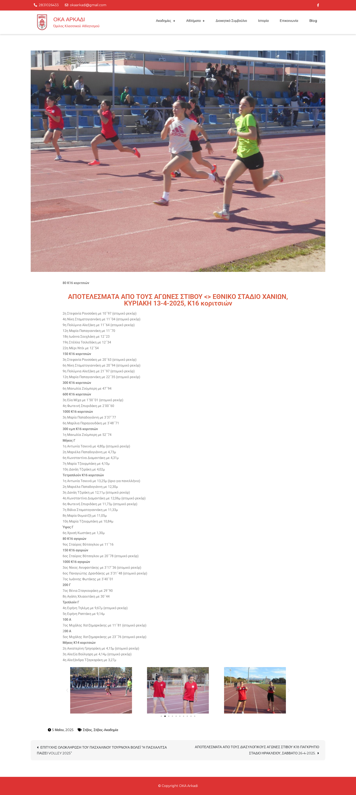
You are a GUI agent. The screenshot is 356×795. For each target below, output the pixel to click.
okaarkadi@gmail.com (88, 5)
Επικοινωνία (289, 21)
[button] (67, 690)
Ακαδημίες (163, 21)
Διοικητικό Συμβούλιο (231, 21)
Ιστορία (263, 21)
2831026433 (49, 5)
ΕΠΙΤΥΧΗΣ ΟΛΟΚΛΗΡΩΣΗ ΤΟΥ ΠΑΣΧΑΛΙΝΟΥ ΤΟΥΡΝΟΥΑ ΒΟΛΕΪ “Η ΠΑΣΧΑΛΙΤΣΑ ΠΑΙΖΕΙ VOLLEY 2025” (102, 750)
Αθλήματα (193, 21)
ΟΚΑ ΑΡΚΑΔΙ (69, 19)
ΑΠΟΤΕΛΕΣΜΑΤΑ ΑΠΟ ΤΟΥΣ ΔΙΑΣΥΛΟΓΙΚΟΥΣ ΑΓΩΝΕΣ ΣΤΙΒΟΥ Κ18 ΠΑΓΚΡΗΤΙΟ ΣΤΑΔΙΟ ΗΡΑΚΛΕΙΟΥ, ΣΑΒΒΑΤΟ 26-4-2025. (257, 750)
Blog (313, 21)
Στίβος (87, 730)
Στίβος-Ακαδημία (106, 730)
